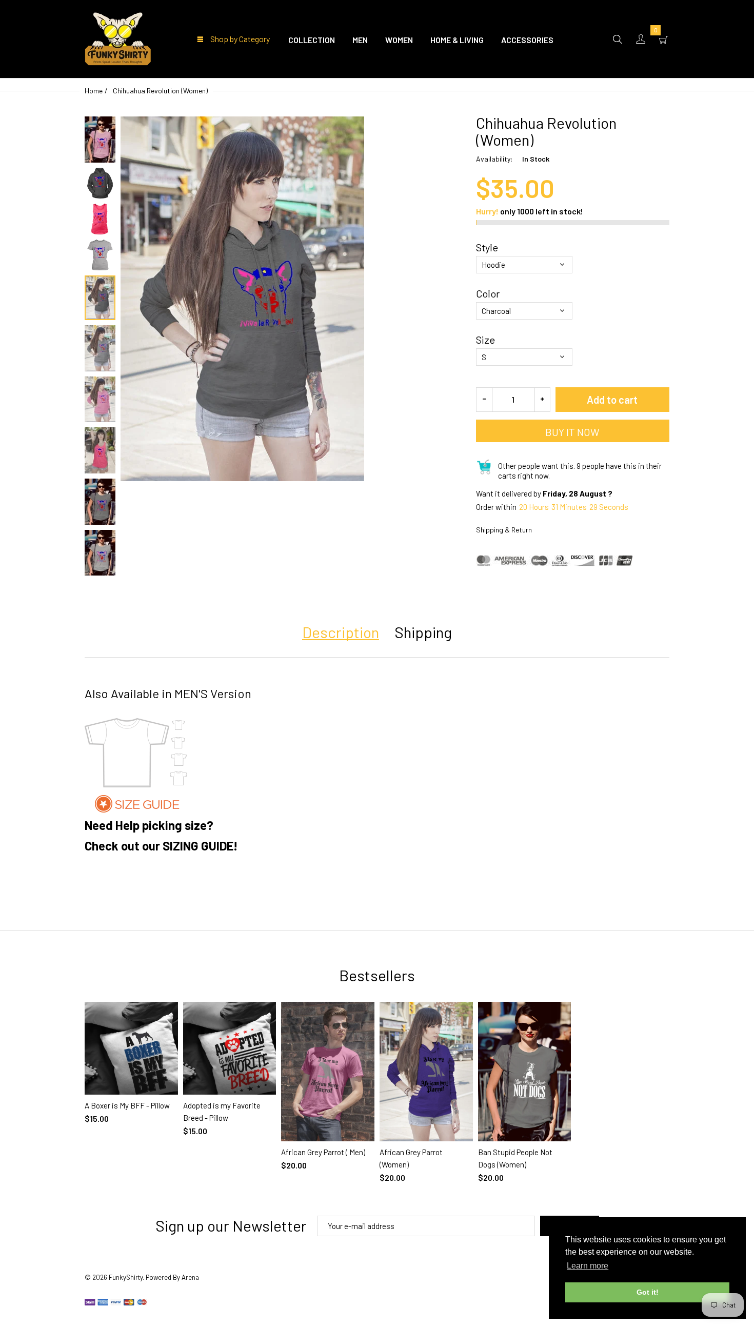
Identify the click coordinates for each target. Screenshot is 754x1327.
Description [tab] (340, 632)
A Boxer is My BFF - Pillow (127, 1105)
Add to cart (612, 399)
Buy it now (572, 432)
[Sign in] (640, 38)
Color (488, 293)
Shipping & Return (504, 529)
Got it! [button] (648, 1292)
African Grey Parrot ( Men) (323, 1152)
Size (485, 339)
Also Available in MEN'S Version (168, 693)
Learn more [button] (587, 1265)
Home (94, 90)
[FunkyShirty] (118, 37)
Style (487, 247)
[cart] (663, 38)
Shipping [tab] (423, 632)
